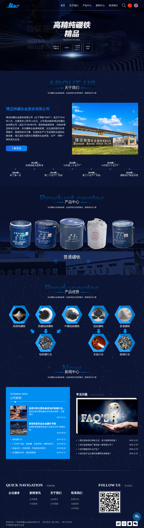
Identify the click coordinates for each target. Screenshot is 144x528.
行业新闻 (33, 504)
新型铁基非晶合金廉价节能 (42, 423)
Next (89, 261)
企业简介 (54, 499)
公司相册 (54, 504)
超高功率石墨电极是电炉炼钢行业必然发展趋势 (52, 408)
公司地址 (75, 508)
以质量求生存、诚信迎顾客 (24, 453)
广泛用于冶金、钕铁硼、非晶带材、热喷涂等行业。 (35, 444)
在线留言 (75, 504)
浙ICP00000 (67, 522)
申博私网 (10, 525)
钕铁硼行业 (17, 439)
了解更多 (16, 148)
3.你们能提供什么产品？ (89, 449)
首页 (63, 5)
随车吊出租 (19, 525)
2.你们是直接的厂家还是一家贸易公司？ (95, 445)
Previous (55, 261)
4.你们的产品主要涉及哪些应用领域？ (94, 453)
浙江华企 (55, 522)
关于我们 (73, 5)
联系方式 (75, 499)
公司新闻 (33, 499)
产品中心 (87, 5)
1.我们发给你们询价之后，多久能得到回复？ (97, 440)
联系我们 (113, 5)
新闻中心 (100, 5)
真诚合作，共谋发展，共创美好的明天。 (30, 448)
